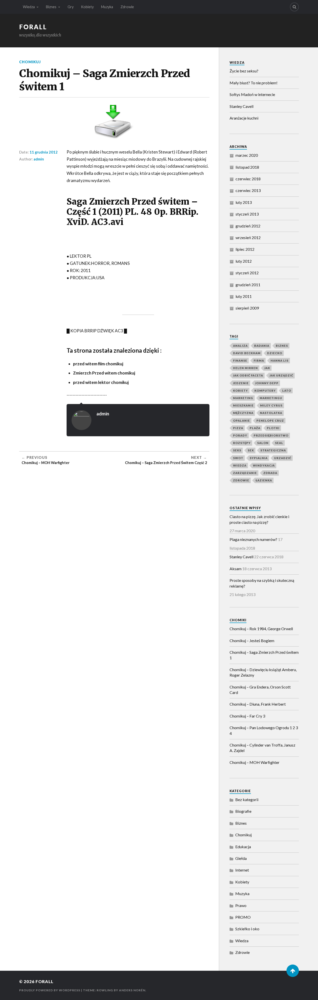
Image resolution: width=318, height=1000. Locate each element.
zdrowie (241, 480)
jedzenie (241, 383)
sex (251, 450)
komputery (265, 390)
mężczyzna (243, 412)
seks (237, 450)
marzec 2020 (247, 155)
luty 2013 (244, 202)
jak (267, 368)
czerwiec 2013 (248, 190)
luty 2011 (244, 296)
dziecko (274, 353)
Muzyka (107, 7)
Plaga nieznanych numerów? (253, 539)
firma (259, 360)
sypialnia (259, 458)
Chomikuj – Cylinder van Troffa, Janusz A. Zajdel (262, 748)
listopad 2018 (247, 167)
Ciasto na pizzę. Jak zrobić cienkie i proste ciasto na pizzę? (259, 519)
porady (240, 435)
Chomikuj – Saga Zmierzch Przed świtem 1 (264, 655)
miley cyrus (271, 405)
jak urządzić (281, 375)
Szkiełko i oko (247, 928)
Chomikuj (30, 62)
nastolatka (271, 412)
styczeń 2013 (247, 214)
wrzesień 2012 (248, 237)
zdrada (270, 472)
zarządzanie (245, 472)
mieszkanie (243, 405)
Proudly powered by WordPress (49, 990)
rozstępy (242, 442)
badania (261, 345)
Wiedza (29, 7)
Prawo (240, 905)
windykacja (264, 465)
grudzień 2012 (248, 225)
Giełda (241, 858)
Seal (279, 442)
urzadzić (282, 458)
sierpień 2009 (247, 308)
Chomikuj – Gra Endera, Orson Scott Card (260, 690)
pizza (238, 428)
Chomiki (238, 620)
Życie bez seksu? (244, 70)
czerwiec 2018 (248, 178)
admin (39, 159)
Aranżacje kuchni (244, 118)
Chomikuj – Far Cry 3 (247, 716)
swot (238, 458)
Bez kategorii (246, 799)
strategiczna (273, 450)
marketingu (271, 398)
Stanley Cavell (241, 106)
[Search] (294, 6)
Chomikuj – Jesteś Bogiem (252, 640)
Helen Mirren (245, 368)
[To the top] (292, 971)
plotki (273, 428)
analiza (240, 345)
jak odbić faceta (248, 375)
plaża (255, 428)
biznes (282, 345)
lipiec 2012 (245, 249)
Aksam (235, 568)
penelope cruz (270, 420)
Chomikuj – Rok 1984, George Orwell (261, 628)
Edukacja (243, 846)
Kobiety (87, 7)
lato (286, 390)
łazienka (264, 480)
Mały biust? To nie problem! (254, 82)
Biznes (51, 7)
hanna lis (279, 360)
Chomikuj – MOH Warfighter (254, 762)
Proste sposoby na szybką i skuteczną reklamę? (262, 583)
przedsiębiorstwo (271, 435)
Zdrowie (127, 7)
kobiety (240, 390)
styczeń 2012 (247, 272)
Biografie (243, 811)
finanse (240, 360)
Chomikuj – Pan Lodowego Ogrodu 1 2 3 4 (264, 730)
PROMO (243, 917)
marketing (243, 398)
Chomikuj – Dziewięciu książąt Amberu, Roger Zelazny (263, 672)
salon (263, 442)
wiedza (239, 465)
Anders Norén (132, 990)
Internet (242, 870)
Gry (71, 7)
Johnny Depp (266, 383)
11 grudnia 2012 (44, 152)
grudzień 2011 (248, 284)
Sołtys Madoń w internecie (252, 94)
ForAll (33, 27)
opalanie (241, 420)
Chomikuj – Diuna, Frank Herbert (258, 704)
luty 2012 (244, 261)
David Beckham (247, 353)
